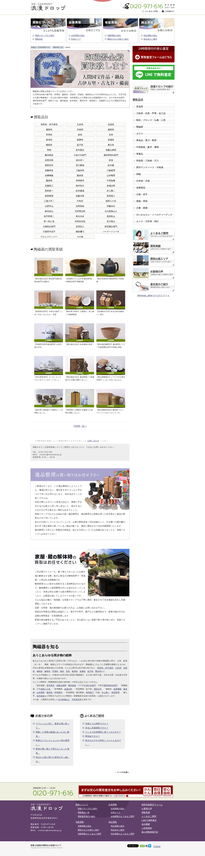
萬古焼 (111, 145)
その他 (80, 237)
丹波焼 (80, 129)
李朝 (49, 150)
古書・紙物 (142, 208)
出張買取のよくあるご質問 (122, 816)
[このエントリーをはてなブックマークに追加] (149, 846)
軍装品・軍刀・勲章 (146, 140)
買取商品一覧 (83, 812)
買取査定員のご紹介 (86, 816)
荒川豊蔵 (80, 165)
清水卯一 (80, 160)
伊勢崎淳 (80, 181)
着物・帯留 (142, 201)
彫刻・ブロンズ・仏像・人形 (151, 120)
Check (157, 846)
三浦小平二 (49, 201)
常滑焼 (49, 135)
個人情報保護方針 (150, 832)
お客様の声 (147, 808)
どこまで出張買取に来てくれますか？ (103, 732)
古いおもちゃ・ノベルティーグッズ (154, 214)
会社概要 (146, 824)
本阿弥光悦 (80, 221)
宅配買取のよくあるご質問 (89, 834)
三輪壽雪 (111, 170)
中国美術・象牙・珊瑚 (147, 147)
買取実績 (146, 812)
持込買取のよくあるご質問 (122, 834)
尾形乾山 (111, 216)
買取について (81, 804)
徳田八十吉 (111, 201)
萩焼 (80, 135)
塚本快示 (80, 186)
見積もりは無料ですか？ (96, 723)
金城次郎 (111, 186)
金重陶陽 (49, 175)
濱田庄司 (49, 165)
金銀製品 (140, 187)
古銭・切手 (142, 194)
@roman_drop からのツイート (153, 295)
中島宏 (80, 201)
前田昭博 (49, 196)
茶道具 (139, 106)
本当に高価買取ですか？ (96, 728)
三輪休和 (80, 170)
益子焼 (80, 145)
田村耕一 (49, 191)
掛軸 (138, 174)
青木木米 (80, 216)
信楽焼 (111, 124)
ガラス (139, 133)
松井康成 (80, 191)
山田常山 (49, 206)
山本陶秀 (111, 175)
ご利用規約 (147, 828)
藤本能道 (49, 155)
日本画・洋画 (143, 181)
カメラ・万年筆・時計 (147, 221)
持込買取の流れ (150, 35)
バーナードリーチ (110, 232)
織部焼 (49, 145)
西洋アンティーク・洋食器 (149, 167)
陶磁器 (139, 127)
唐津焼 (49, 140)
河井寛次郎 (80, 211)
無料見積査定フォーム (152, 804)
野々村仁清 (49, 221)
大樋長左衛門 (49, 226)
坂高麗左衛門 (111, 226)
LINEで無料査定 (149, 820)
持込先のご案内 (150, 39)
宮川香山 (111, 221)
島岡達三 (111, 196)
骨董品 (139, 154)
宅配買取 (79, 822)
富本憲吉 (80, 150)
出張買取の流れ (78, 35)
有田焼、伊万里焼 (105, 668)
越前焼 (111, 129)
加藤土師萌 (111, 150)
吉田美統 (80, 206)
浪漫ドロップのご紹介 (44, 35)
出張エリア (76, 39)
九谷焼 (80, 124)
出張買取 (113, 804)
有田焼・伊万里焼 (49, 124)
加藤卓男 (80, 196)
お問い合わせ (93, 441)
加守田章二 (49, 216)
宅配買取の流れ (114, 35)
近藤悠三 (49, 186)
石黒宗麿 (49, 160)
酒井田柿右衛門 (111, 155)
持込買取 (113, 822)
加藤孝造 (49, 170)
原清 (111, 160)
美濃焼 (111, 140)
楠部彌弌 (80, 232)
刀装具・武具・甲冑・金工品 (151, 113)
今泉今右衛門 (80, 155)
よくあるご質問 (149, 816)
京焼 (111, 135)
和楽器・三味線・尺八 (147, 160)
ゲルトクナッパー (49, 237)
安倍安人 (80, 226)
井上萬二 (111, 191)
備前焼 (49, 129)
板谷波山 (49, 211)
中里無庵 (111, 181)
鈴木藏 (111, 165)
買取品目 (39, 39)
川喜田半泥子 (49, 232)
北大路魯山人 (111, 211)
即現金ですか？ (92, 736)
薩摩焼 (80, 140)
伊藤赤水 (111, 206)
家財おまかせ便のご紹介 (118, 39)
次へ (84, 426)
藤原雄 (49, 181)
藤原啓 (80, 175)
